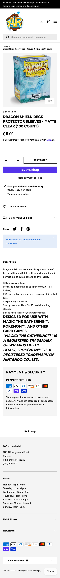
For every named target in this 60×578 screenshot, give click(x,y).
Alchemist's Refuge (17, 570)
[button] (48, 21)
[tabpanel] (30, 314)
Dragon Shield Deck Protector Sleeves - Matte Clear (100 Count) (27, 49)
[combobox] (30, 37)
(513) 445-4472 (11, 463)
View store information (18, 194)
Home (5, 47)
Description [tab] (9, 261)
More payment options (30, 177)
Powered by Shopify (33, 570)
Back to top (30, 431)
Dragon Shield (9, 111)
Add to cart (40, 160)
